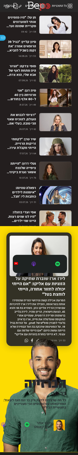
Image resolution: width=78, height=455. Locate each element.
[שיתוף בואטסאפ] (7, 6)
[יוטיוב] (16, 263)
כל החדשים (32, 6)
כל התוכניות (59, 6)
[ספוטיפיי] (58, 264)
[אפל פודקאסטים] (33, 264)
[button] (20, 6)
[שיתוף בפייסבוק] (13, 6)
